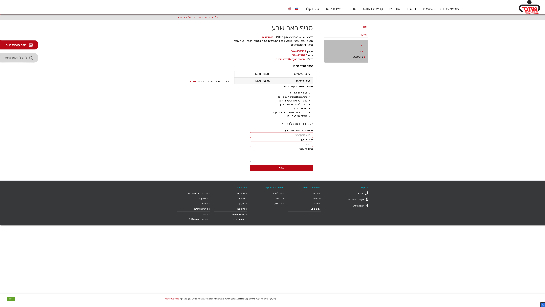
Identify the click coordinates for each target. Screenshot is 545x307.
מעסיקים (241, 209)
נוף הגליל (278, 203)
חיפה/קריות (277, 193)
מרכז (364, 34)
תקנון (205, 214)
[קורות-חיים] (20, 44)
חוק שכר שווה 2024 (198, 219)
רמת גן (316, 193)
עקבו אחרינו (358, 205)
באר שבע (358, 57)
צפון (365, 26)
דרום (362, 45)
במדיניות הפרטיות (172, 298)
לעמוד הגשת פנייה (355, 199)
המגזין (242, 203)
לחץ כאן (193, 81)
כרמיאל (279, 198)
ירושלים (316, 198)
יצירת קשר (203, 198)
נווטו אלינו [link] (267, 37)
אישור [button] (11, 299)
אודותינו (241, 198)
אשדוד (359, 51)
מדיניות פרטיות (201, 209)
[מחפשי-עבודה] (20, 58)
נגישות (205, 203)
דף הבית (241, 193)
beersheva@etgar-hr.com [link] (291, 59)
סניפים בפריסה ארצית (198, 193)
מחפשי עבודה (238, 214)
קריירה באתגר (238, 219)
